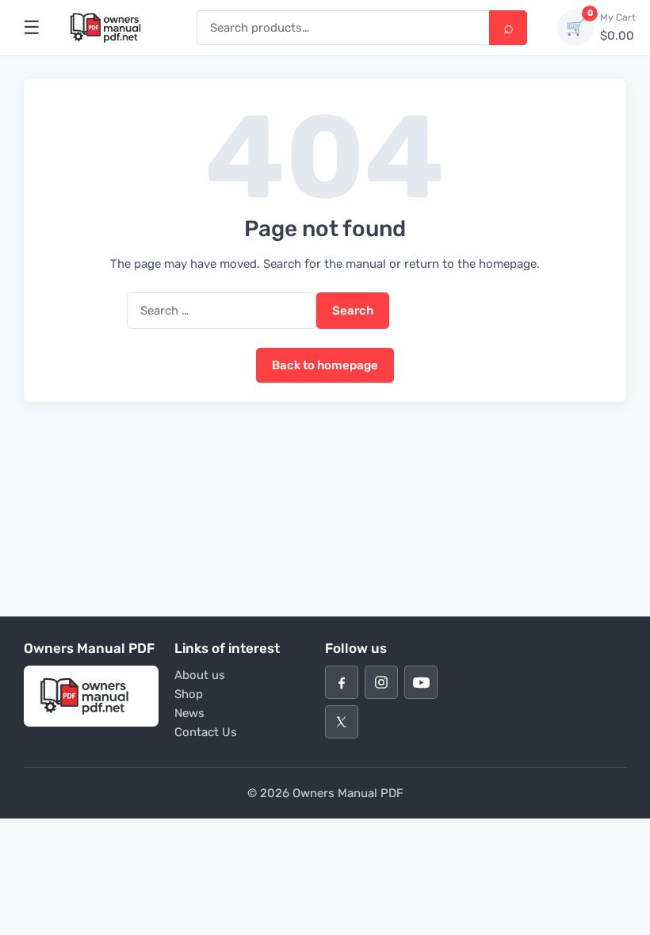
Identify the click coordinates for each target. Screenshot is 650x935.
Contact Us (205, 732)
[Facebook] (341, 682)
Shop (188, 694)
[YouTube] (421, 682)
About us (199, 675)
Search (508, 27)
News (189, 713)
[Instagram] (381, 682)
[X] (341, 721)
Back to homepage (325, 365)
